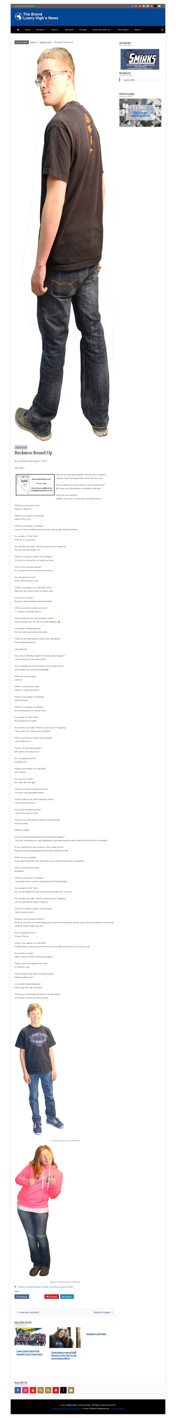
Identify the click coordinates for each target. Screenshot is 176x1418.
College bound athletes (140, 114)
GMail (159, 6)
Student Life (21, 447)
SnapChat (143, 6)
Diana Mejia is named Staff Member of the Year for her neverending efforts (64, 1355)
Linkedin (68, 1296)
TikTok (155, 6)
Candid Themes (117, 1408)
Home (27, 29)
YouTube (139, 6)
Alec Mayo (22, 1287)
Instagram (136, 6)
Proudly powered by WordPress (66, 1408)
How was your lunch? (29, 1312)
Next (158, 112)
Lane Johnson (54, 1287)
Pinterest (151, 6)
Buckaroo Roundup (34, 1287)
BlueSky (147, 6)
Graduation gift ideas (96, 1334)
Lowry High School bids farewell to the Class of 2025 (29, 1353)
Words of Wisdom (102, 1312)
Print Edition (123, 29)
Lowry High (129, 79)
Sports (54, 29)
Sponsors (69, 29)
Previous (122, 112)
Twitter (37, 1296)
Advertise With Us (101, 29)
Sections (40, 29)
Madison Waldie (67, 1287)
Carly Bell (45, 1287)
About (137, 29)
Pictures (83, 29)
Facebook (132, 6)
